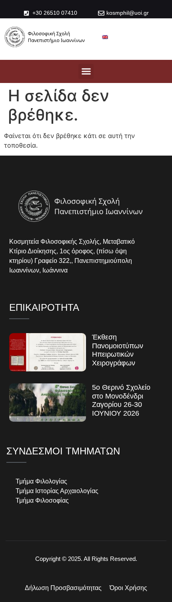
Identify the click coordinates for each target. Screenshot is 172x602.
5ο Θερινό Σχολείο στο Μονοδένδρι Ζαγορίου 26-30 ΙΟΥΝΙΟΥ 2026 (121, 400)
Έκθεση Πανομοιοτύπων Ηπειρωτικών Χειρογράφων (117, 350)
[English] (105, 37)
